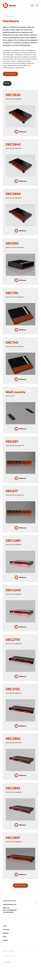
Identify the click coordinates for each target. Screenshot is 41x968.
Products (10, 16)
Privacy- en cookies (8, 956)
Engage (5, 940)
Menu (32, 5)
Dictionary (37, 5)
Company (6, 929)
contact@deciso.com (9, 904)
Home (5, 926)
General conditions (8, 951)
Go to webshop (10, 74)
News (4, 936)
